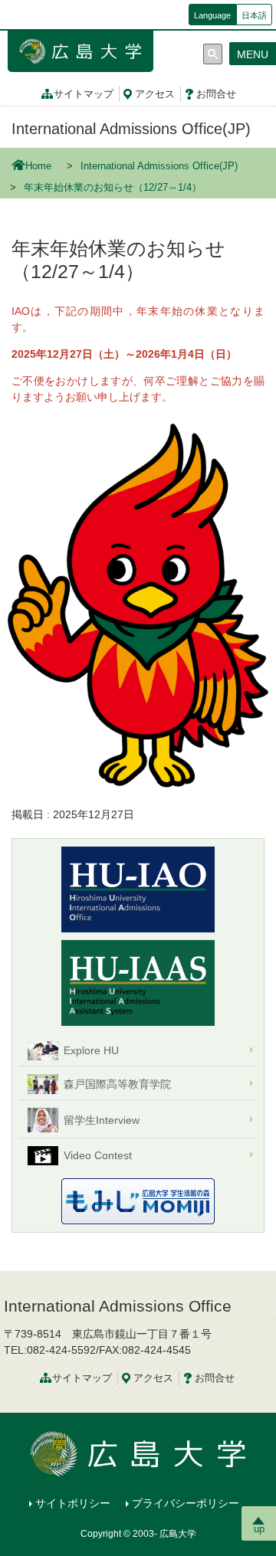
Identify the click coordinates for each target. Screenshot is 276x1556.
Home (38, 166)
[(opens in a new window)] (138, 983)
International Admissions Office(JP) (131, 128)
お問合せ (216, 94)
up (259, 1529)
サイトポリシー (72, 1503)
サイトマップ (83, 94)
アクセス (155, 94)
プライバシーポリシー (185, 1503)
